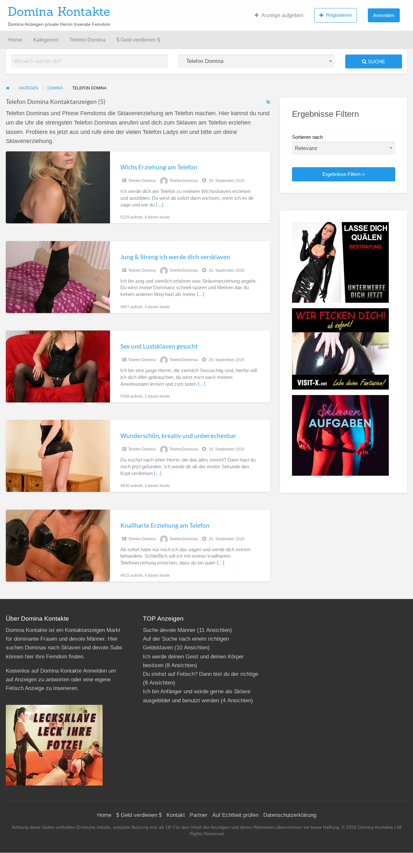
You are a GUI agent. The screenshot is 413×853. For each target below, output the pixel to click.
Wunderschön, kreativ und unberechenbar (178, 435)
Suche (376, 61)
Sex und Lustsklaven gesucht (159, 346)
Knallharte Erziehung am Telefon (164, 525)
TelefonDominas (183, 180)
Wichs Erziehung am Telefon (158, 167)
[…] (159, 205)
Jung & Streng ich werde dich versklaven (175, 256)
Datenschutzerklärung (289, 815)
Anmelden (383, 15)
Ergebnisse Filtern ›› (343, 174)
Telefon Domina (87, 40)
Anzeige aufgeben (282, 15)
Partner (198, 815)
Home (15, 40)
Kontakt (175, 815)
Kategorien (45, 40)
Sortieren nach (307, 137)
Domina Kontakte (59, 11)
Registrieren (339, 15)
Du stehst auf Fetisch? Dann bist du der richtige (200, 674)
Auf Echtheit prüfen (235, 815)
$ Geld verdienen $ (138, 40)
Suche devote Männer (169, 630)
